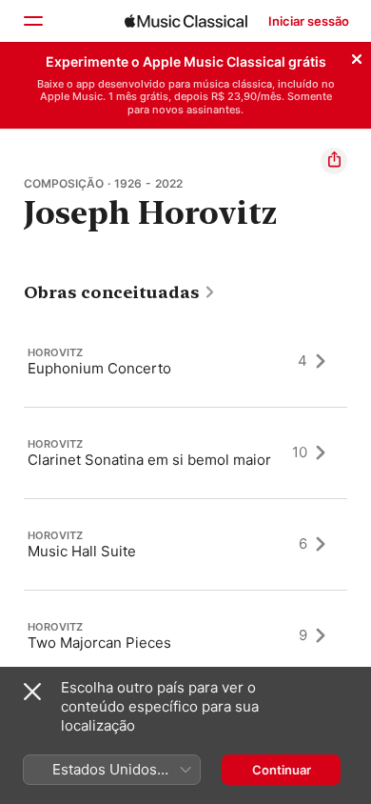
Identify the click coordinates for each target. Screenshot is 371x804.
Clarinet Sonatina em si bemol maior (149, 459)
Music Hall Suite (82, 550)
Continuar (281, 769)
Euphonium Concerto (99, 367)
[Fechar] (356, 56)
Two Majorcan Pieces (99, 642)
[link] (120, 292)
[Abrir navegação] (32, 21)
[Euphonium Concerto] (185, 361)
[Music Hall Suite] (185, 544)
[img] (186, 21)
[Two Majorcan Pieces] (185, 635)
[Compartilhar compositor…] (334, 161)
